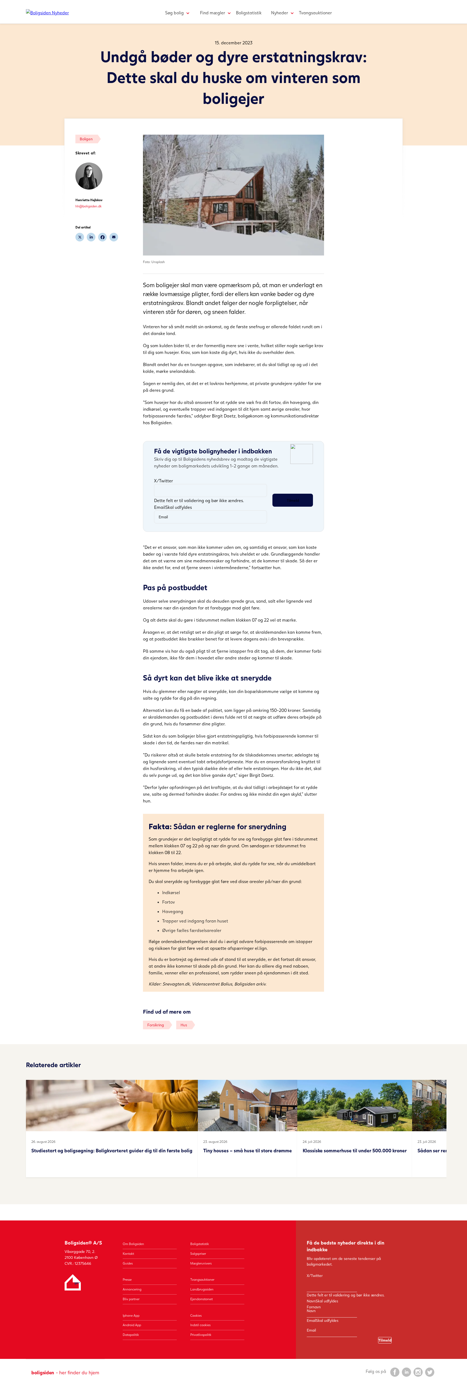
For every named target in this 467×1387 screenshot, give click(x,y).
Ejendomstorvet (201, 1299)
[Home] (47, 12)
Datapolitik (131, 1335)
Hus (184, 1025)
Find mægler (212, 12)
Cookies (196, 1315)
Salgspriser (198, 1254)
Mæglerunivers (201, 1263)
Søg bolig (174, 12)
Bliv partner (131, 1299)
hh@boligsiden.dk (88, 206)
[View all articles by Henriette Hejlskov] (88, 176)
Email (173, 507)
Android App (132, 1325)
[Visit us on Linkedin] (406, 1372)
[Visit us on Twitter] (429, 1372)
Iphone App (131, 1315)
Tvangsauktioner (315, 12)
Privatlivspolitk (200, 1335)
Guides (128, 1263)
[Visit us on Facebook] (394, 1372)
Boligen (86, 139)
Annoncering (132, 1289)
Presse (127, 1280)
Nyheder (279, 12)
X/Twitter (163, 480)
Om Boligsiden (133, 1244)
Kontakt (128, 1254)
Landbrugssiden (202, 1289)
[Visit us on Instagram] (417, 1372)
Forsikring (155, 1025)
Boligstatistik (249, 12)
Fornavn (314, 1307)
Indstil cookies (200, 1325)
